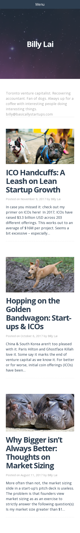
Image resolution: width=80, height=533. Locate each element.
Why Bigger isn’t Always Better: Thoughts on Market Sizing (34, 452)
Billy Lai (56, 199)
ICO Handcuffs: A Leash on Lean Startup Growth (35, 181)
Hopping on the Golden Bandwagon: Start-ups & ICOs (38, 313)
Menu (40, 4)
